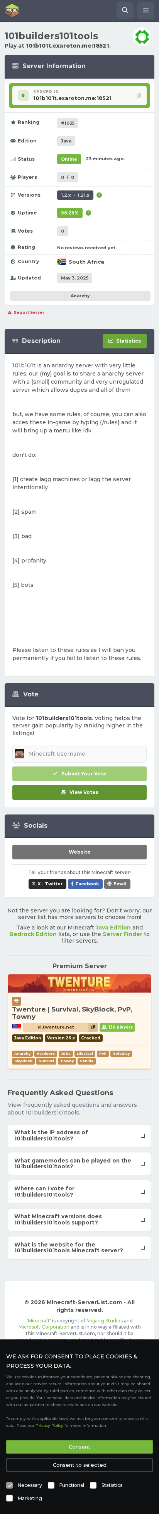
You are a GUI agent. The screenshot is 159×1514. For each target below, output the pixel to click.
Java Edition (113, 927)
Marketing (30, 1498)
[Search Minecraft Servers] (125, 10)
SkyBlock (23, 1061)
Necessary (30, 1485)
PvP (103, 1053)
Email (120, 883)
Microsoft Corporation (44, 1327)
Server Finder (122, 934)
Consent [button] (79, 1447)
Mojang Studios (104, 1321)
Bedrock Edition (33, 934)
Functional (71, 1485)
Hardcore (46, 1053)
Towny (67, 1061)
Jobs (66, 1053)
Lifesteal (85, 1053)
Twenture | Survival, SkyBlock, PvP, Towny (72, 1013)
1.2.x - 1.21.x (75, 195)
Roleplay (121, 1053)
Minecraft (39, 1321)
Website (80, 852)
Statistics (111, 1485)
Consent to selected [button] (80, 1465)
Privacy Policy (49, 1425)
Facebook (87, 883)
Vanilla (86, 1061)
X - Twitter (50, 883)
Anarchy (80, 295)
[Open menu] (145, 10)
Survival (46, 1061)
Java (66, 141)
